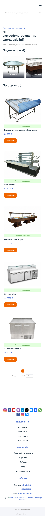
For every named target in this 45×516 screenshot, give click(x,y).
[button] (40, 13)
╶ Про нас (22, 451)
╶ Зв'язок (22, 456)
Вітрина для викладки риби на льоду (20, 130)
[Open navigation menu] (40, 5)
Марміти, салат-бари (13, 239)
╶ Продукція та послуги (22, 447)
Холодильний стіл (12, 349)
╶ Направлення (21, 465)
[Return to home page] (13, 5)
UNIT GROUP (22, 430)
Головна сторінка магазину (14, 28)
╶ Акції (22, 460)
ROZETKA (22, 425)
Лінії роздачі (10, 185)
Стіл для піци (10, 294)
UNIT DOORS (22, 434)
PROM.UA (22, 421)
